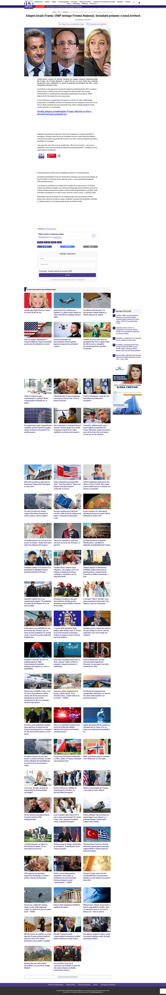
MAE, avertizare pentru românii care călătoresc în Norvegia (96, 757)
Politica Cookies (70, 984)
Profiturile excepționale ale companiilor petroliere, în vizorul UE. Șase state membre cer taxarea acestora (96, 694)
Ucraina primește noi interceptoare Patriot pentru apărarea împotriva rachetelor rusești (66, 342)
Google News (57, 237)
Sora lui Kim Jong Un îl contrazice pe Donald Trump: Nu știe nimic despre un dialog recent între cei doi (67, 966)
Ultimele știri (38, 2)
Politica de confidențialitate (55, 984)
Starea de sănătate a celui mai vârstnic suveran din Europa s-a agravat (67, 542)
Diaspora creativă (85, 2)
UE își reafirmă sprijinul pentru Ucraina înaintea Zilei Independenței (37, 817)
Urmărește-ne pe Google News (98, 24)
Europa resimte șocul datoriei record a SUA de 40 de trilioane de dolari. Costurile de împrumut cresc (67, 514)
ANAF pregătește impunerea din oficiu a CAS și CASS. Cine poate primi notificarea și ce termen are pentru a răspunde (96, 485)
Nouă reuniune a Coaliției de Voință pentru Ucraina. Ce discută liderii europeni (65, 790)
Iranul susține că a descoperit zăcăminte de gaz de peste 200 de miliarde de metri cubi (96, 513)
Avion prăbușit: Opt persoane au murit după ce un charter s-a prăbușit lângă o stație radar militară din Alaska (96, 818)
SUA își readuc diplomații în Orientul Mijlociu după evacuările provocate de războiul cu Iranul (37, 341)
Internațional (65, 12)
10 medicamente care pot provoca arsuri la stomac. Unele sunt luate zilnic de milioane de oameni (38, 542)
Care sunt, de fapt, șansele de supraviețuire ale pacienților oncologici (36, 790)
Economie (74, 2)
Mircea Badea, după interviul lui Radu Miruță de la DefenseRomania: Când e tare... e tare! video (128, 357)
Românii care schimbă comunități (104, 2)
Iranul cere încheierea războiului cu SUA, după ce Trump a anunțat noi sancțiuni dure (67, 758)
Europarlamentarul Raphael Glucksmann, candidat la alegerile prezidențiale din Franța (96, 542)
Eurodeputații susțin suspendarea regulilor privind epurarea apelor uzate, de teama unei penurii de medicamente (38, 428)
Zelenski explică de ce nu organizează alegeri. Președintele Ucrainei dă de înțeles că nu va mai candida (37, 602)
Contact (95, 984)
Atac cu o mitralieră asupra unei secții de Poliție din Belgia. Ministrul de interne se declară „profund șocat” (67, 728)
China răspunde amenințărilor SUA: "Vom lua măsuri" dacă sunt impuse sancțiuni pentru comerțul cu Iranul (67, 485)
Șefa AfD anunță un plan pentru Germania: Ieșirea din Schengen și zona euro (37, 484)
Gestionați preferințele (84, 984)
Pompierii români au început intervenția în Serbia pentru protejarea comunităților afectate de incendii (67, 602)
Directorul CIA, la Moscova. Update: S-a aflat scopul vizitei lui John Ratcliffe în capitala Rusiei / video (67, 313)
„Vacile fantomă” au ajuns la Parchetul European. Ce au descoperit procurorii (35, 846)
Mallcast (85, 3)
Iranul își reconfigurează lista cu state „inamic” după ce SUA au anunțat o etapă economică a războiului (67, 662)
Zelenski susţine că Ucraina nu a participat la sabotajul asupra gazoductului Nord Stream (37, 569)
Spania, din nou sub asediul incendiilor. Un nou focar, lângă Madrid (37, 965)
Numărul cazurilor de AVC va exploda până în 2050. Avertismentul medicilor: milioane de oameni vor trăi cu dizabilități (36, 664)
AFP (46, 229)
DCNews (28, 5)
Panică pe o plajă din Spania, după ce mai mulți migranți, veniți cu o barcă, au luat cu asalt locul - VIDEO (37, 908)
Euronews (52, 229)
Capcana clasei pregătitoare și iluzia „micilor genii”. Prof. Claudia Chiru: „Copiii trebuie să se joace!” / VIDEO (66, 694)
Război (54, 2)
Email (92, 246)
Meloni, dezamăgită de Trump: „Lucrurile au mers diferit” (95, 789)
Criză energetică (63, 2)
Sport (69, 3)
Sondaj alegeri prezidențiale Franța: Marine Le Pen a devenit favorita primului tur (64, 113)
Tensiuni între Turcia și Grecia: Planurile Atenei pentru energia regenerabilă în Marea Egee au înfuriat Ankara (96, 847)
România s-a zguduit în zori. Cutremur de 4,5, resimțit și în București (128, 339)
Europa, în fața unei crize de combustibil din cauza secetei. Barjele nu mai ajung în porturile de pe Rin (96, 876)
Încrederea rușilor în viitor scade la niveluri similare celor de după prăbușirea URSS (96, 936)
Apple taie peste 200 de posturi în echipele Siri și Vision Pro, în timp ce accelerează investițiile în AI (96, 728)
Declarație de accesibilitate (108, 984)
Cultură (127, 2)
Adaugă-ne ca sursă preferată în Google (73, 24)
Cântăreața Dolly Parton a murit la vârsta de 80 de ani (37, 311)
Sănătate (120, 2)
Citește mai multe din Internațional (67, 977)
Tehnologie (76, 3)
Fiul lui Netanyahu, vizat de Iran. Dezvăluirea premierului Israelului (96, 398)
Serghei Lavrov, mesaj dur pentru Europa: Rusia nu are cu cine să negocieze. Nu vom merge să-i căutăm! (96, 631)
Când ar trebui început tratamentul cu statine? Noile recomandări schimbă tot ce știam (36, 399)
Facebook (46, 246)
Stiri (59, 12)
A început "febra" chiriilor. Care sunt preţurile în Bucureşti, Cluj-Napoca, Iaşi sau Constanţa (96, 601)
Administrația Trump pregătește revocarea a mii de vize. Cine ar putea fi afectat (67, 398)
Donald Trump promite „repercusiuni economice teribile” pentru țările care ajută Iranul (67, 936)
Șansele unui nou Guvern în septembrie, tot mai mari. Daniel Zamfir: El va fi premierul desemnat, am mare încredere (128, 330)
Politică (47, 2)
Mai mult (93, 3)
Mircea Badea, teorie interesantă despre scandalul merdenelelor (64, 6)
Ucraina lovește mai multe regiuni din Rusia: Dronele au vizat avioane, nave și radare (36, 513)
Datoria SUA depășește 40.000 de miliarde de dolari (67, 906)
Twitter (69, 246)
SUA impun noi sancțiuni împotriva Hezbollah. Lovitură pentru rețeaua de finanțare (36, 875)
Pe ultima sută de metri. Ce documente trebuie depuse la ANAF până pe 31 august (94, 312)
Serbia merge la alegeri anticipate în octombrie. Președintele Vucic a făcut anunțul (67, 846)
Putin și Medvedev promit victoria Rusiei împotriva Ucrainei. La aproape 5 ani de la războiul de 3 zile (96, 662)
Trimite (67, 275)
